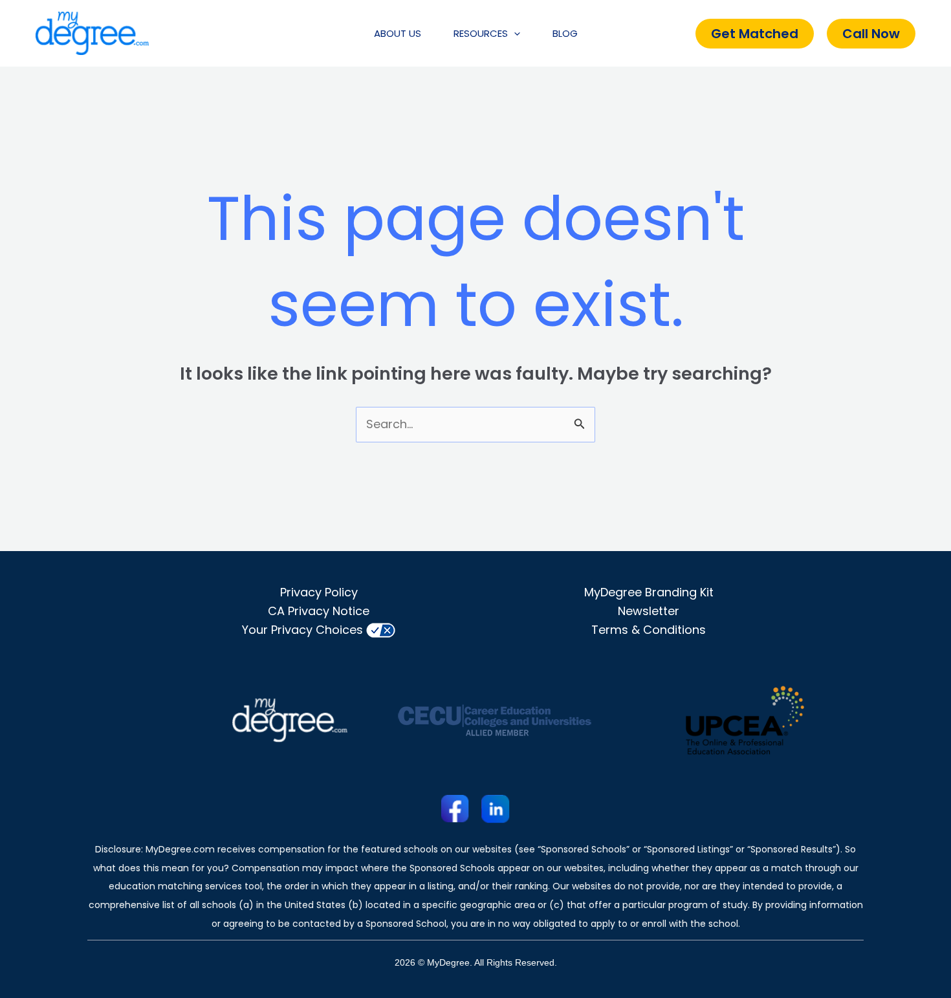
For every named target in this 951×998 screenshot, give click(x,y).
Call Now (871, 34)
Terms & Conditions (648, 630)
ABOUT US (397, 33)
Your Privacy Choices (302, 630)
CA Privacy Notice (318, 611)
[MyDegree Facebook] (455, 808)
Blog (565, 33)
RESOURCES (481, 33)
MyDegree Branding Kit (649, 592)
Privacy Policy (319, 592)
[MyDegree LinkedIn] (495, 808)
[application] (514, 33)
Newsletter (648, 611)
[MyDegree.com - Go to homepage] (92, 33)
